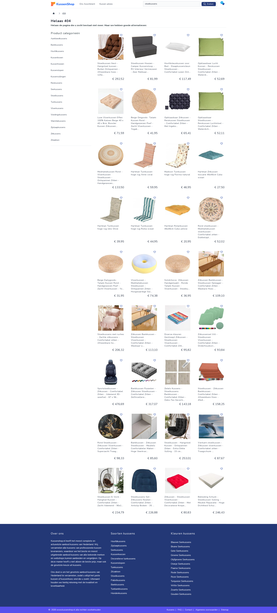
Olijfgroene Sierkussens (183, 559)
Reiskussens (56, 83)
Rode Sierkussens (180, 572)
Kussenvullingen (58, 76)
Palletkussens (118, 580)
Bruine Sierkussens (180, 546)
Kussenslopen (57, 70)
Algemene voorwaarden (206, 609)
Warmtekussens (58, 121)
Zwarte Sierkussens (181, 589)
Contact (188, 609)
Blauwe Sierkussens (181, 542)
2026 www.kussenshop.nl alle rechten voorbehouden (76, 609)
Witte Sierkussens (180, 585)
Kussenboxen (57, 57)
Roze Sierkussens (180, 576)
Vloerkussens (57, 108)
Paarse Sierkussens (181, 568)
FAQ (180, 609)
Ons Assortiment (87, 4)
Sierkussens (56, 89)
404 (64, 13)
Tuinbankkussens (119, 589)
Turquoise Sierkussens (182, 581)
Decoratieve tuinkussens (123, 558)
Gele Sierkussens (179, 550)
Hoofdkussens (57, 51)
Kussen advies (106, 4)
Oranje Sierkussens (180, 563)
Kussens (170, 609)
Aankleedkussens (59, 38)
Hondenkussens (119, 593)
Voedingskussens (59, 114)
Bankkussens (57, 45)
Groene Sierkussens (181, 555)
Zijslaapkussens (58, 127)
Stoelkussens (57, 95)
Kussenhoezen (57, 64)
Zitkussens (56, 133)
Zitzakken (55, 140)
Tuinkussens (56, 102)
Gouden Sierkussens (181, 594)
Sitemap (225, 609)
